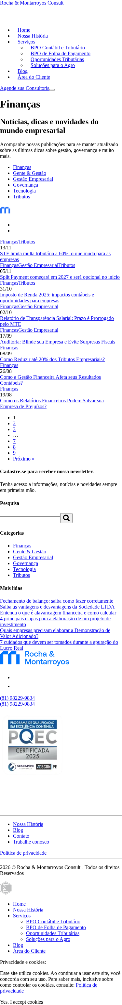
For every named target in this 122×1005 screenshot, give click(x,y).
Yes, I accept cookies (21, 1002)
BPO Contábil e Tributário (58, 47)
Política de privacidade (23, 853)
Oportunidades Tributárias (57, 59)
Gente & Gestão (29, 173)
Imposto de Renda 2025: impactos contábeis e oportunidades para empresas (47, 297)
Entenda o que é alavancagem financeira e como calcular (58, 612)
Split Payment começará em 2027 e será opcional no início (60, 277)
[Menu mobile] (52, 90)
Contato (21, 836)
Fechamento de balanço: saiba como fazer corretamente (56, 601)
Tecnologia (24, 190)
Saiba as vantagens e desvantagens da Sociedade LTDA (57, 607)
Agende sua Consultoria (24, 88)
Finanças (22, 167)
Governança (25, 185)
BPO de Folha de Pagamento (60, 53)
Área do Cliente (34, 77)
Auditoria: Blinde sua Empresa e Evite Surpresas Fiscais (57, 341)
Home (24, 30)
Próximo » (23, 458)
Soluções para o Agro (53, 65)
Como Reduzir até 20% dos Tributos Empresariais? (52, 359)
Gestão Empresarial (33, 179)
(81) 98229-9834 (17, 698)
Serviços (26, 41)
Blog (23, 71)
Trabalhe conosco (31, 842)
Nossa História (33, 36)
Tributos (21, 196)
